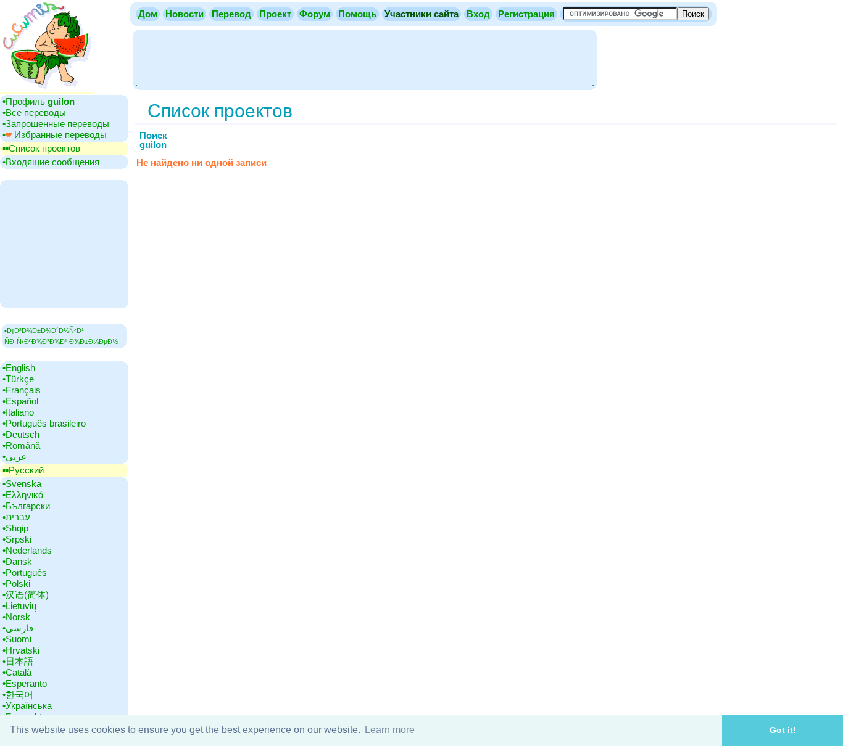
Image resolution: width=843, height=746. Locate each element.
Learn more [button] (390, 729)
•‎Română (21, 445)
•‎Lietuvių (19, 605)
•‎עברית (16, 517)
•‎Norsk (16, 617)
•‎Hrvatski (20, 650)
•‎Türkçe (18, 379)
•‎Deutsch (20, 434)
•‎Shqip (15, 528)
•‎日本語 (17, 661)
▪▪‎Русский (23, 470)
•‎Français (21, 390)
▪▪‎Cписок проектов (41, 148)
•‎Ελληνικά (23, 495)
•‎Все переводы (34, 112)
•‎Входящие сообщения (50, 162)
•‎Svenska (21, 483)
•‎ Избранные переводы (54, 134)
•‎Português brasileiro (44, 423)
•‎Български (26, 506)
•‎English (18, 368)
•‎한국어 (17, 694)
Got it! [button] (783, 730)
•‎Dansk (17, 561)
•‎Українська (27, 705)
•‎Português (24, 572)
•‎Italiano (18, 412)
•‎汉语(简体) (25, 594)
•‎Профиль (38, 101)
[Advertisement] (364, 58)
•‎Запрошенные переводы (55, 123)
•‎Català (16, 672)
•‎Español (20, 401)
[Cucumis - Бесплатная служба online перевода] (46, 89)
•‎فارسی (17, 628)
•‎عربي (14, 456)
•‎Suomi (16, 639)
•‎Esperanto (24, 683)
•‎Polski (16, 583)
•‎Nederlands (27, 550)
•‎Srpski (16, 539)
